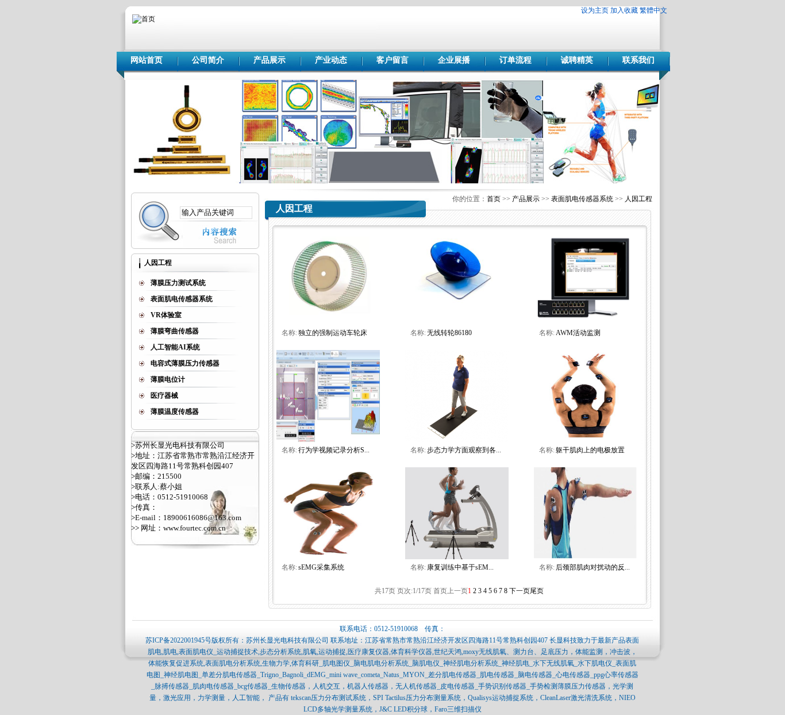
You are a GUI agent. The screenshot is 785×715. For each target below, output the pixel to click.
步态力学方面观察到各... (464, 450)
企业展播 (454, 60)
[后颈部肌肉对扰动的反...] (585, 557)
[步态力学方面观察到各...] (457, 440)
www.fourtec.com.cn (194, 528)
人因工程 (638, 199)
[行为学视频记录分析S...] (328, 440)
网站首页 (146, 60)
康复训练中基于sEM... (460, 567)
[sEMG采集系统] (328, 557)
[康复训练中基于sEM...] (457, 557)
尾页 (537, 591)
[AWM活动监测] (585, 322)
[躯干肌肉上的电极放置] (585, 440)
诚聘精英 (577, 60)
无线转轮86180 (449, 333)
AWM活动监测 (578, 333)
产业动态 (331, 60)
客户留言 (392, 60)
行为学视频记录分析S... (334, 450)
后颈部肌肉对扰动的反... (593, 567)
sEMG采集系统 (321, 567)
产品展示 (269, 60)
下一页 (519, 591)
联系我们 (638, 60)
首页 (494, 199)
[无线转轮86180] (457, 322)
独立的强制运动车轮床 (332, 333)
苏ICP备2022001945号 (178, 640)
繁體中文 (653, 10)
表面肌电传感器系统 (582, 199)
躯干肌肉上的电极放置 (590, 450)
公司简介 (208, 60)
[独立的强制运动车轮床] (328, 322)
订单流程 (515, 60)
